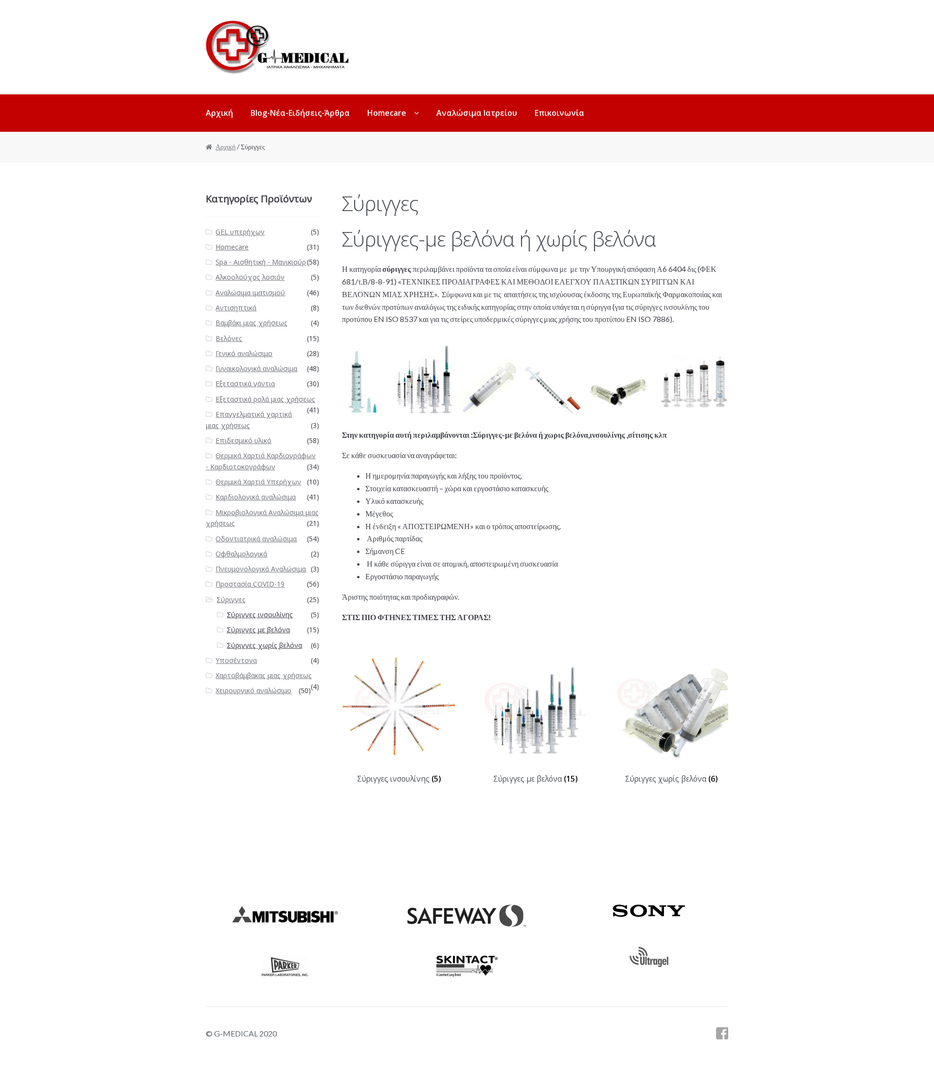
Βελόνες (229, 338)
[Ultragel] (648, 957)
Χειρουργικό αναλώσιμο (253, 690)
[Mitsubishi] (285, 916)
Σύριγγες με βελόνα (258, 629)
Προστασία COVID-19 (250, 584)
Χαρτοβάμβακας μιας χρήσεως (264, 675)
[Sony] (648, 911)
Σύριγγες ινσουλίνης (260, 614)
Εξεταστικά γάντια (245, 383)
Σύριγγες (231, 599)
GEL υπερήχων (240, 231)
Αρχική (219, 112)
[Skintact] (467, 967)
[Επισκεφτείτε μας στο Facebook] (722, 1033)
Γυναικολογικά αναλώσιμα (256, 368)
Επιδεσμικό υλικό (243, 440)
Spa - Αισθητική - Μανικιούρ (261, 262)
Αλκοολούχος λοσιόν (250, 277)
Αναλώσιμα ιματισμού (250, 292)
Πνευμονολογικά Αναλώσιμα (261, 568)
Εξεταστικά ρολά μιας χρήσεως (265, 399)
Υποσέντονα (236, 660)
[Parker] (285, 967)
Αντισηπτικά (236, 307)
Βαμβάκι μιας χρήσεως (251, 322)
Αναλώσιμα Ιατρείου (476, 112)
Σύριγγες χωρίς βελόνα (264, 645)
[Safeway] (467, 916)
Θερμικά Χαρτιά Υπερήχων (258, 481)
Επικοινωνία (559, 112)
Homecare (386, 112)
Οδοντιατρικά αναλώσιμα (256, 538)
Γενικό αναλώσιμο (244, 353)
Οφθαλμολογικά (241, 553)
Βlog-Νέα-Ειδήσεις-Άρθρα (300, 112)
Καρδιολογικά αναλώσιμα (256, 496)
